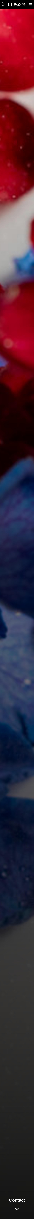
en (3, 3)
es (3, 5)
